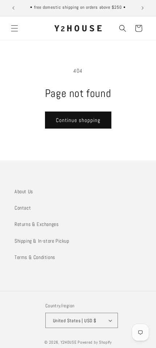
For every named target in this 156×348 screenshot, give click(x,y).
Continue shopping (78, 120)
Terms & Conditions (35, 257)
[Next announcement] (143, 8)
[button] (14, 28)
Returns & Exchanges (36, 224)
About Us (24, 191)
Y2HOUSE (69, 342)
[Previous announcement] (13, 8)
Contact (23, 208)
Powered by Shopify (95, 342)
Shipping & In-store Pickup (42, 241)
